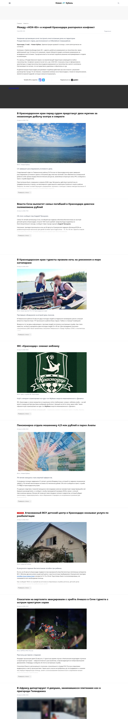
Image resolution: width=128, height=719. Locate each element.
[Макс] (40, 80)
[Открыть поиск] (118, 3)
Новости (25, 23)
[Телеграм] (43, 80)
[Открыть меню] (9, 3)
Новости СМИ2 (14, 88)
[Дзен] (74, 80)
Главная (19, 23)
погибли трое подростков (25, 576)
